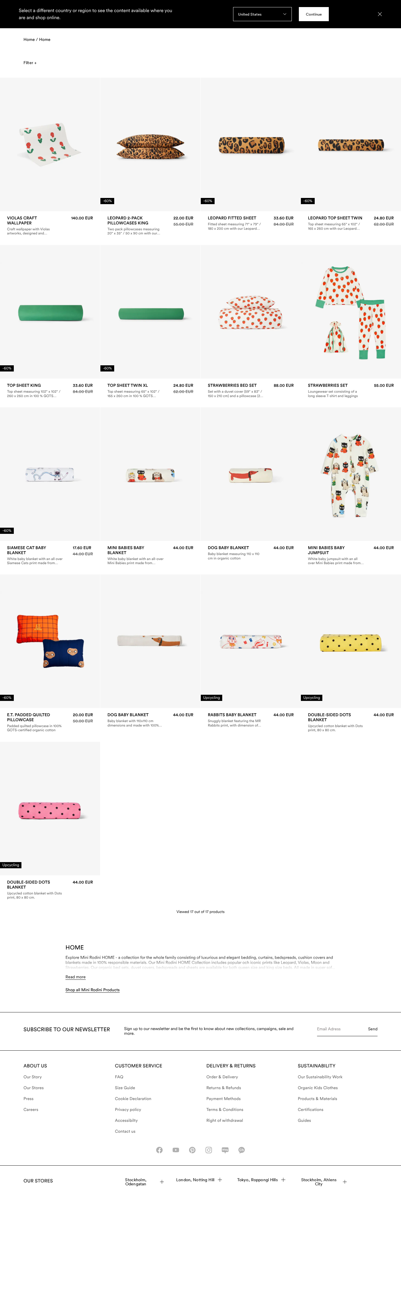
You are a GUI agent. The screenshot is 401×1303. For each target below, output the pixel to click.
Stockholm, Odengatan (135, 1181)
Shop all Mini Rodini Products (92, 990)
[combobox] (262, 14)
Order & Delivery (222, 1077)
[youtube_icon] (175, 1150)
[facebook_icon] (159, 1150)
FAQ (119, 1077)
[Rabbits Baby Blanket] (251, 720)
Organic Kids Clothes (318, 1088)
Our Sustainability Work (320, 1077)
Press (28, 1099)
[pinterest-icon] (192, 1150)
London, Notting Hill (195, 1179)
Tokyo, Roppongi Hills (257, 1179)
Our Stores (33, 1088)
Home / (30, 39)
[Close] (380, 14)
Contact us (125, 1131)
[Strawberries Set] (351, 390)
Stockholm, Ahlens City (318, 1181)
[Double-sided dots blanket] (351, 722)
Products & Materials (317, 1099)
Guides (304, 1120)
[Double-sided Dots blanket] (50, 889)
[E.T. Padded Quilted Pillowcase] (50, 722)
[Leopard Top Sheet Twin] (351, 223)
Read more (75, 976)
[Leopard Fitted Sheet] (251, 223)
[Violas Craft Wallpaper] (50, 225)
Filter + (29, 62)
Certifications (311, 1109)
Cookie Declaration (133, 1099)
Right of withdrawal (224, 1120)
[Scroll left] (16, 144)
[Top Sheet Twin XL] (150, 390)
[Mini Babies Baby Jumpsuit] (351, 555)
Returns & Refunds (223, 1088)
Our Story (32, 1077)
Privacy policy (128, 1109)
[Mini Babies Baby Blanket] (150, 555)
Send (373, 1029)
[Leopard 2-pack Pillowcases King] (150, 225)
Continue (314, 14)
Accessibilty (126, 1120)
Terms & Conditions (224, 1109)
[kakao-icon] (241, 1150)
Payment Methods (223, 1099)
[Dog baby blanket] (251, 553)
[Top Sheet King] (50, 390)
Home (44, 39)
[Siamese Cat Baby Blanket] (50, 555)
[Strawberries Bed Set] (251, 390)
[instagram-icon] (208, 1150)
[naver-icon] (225, 1150)
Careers (30, 1109)
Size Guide (125, 1088)
